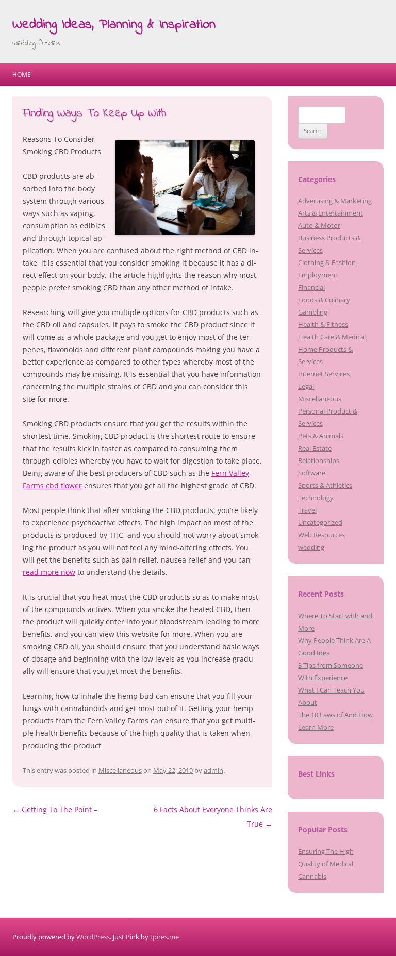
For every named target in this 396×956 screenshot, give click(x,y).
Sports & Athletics (325, 485)
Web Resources (321, 534)
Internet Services (324, 373)
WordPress (93, 937)
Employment (318, 274)
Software (311, 472)
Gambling (312, 312)
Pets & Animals (320, 435)
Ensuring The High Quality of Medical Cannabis (326, 864)
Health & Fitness (323, 324)
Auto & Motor (319, 225)
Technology (316, 497)
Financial (311, 287)
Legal (306, 386)
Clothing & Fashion (327, 262)
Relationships (318, 460)
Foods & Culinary (324, 299)
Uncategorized (320, 522)
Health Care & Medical (332, 336)
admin (213, 770)
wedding (311, 547)
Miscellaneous (120, 770)
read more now (49, 572)
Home (21, 74)
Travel (307, 510)
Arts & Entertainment (330, 213)
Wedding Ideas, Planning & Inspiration (114, 25)
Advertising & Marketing (335, 200)
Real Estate (315, 448)
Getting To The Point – (54, 809)
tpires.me (164, 937)
